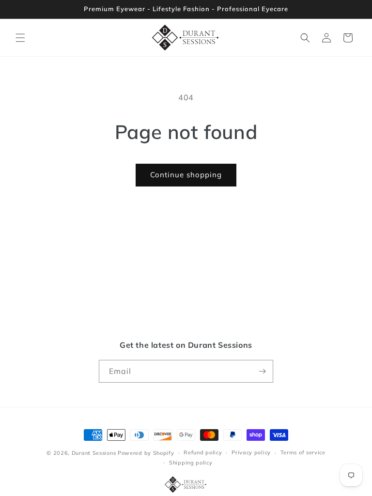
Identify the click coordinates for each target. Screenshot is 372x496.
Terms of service (303, 452)
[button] (20, 37)
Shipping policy (191, 462)
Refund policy (203, 452)
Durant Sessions (94, 453)
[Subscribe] (262, 371)
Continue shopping (186, 174)
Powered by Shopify (146, 453)
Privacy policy (251, 452)
